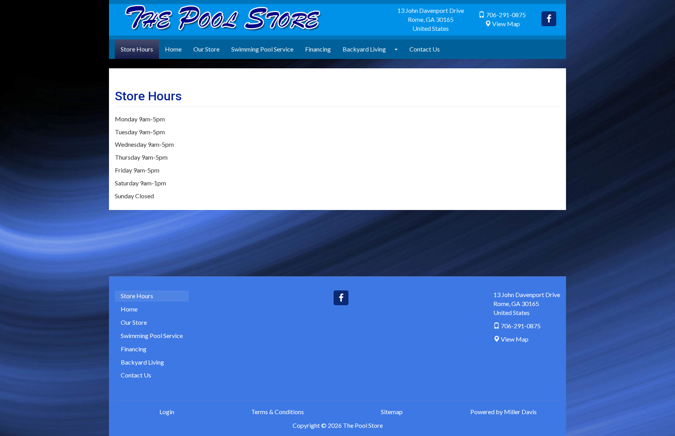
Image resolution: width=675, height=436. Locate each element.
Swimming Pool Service (262, 49)
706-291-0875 (506, 14)
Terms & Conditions (277, 411)
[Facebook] (548, 18)
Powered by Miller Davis (503, 411)
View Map (506, 23)
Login (166, 411)
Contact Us (424, 49)
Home (173, 49)
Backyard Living (364, 49)
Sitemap (392, 411)
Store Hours (137, 49)
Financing (318, 49)
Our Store (206, 49)
